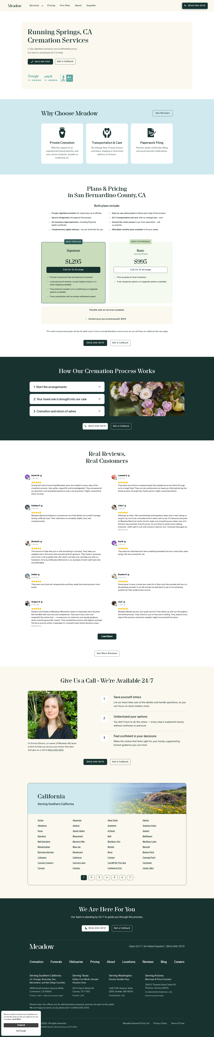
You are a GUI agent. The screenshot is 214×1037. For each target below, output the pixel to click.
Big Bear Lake (149, 842)
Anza (40, 831)
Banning (42, 836)
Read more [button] (123, 530)
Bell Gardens (44, 842)
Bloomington (44, 847)
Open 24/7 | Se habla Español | (147, 946)
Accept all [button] (21, 1025)
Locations (128, 962)
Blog (164, 962)
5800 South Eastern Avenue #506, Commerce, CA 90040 (47, 990)
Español (91, 6)
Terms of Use (177, 1023)
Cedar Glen (148, 868)
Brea (110, 852)
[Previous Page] (78, 878)
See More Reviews (107, 653)
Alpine (146, 820)
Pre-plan (65, 6)
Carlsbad (147, 863)
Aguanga (77, 820)
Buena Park (148, 852)
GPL (40, 996)
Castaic (76, 868)
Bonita (111, 847)
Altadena (42, 826)
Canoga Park (149, 858)
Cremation (36, 962)
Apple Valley (79, 831)
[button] (35, 6)
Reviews (148, 962)
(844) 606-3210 (175, 946)
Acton (40, 820)
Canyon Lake (79, 863)
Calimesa (77, 858)
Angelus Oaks (149, 826)
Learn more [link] (16, 1019)
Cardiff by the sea (117, 863)
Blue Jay (77, 847)
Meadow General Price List (136, 1023)
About (78, 6)
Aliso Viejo (113, 820)
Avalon (146, 831)
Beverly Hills (79, 842)
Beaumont (78, 836)
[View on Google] (27, 476)
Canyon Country (46, 863)
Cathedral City (115, 868)
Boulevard (78, 852)
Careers (179, 962)
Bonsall (146, 847)
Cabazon (42, 858)
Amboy (76, 826)
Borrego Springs (46, 852)
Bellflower (147, 836)
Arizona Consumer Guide (154, 996)
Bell (109, 836)
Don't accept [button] (21, 1031)
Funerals (56, 962)
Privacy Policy (160, 1023)
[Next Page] (136, 878)
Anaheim (112, 826)
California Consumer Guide (53, 996)
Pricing (51, 6)
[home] (15, 5)
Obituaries (76, 962)
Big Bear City (114, 842)
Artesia (111, 831)
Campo (111, 858)
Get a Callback (65, 61)
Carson (41, 868)
